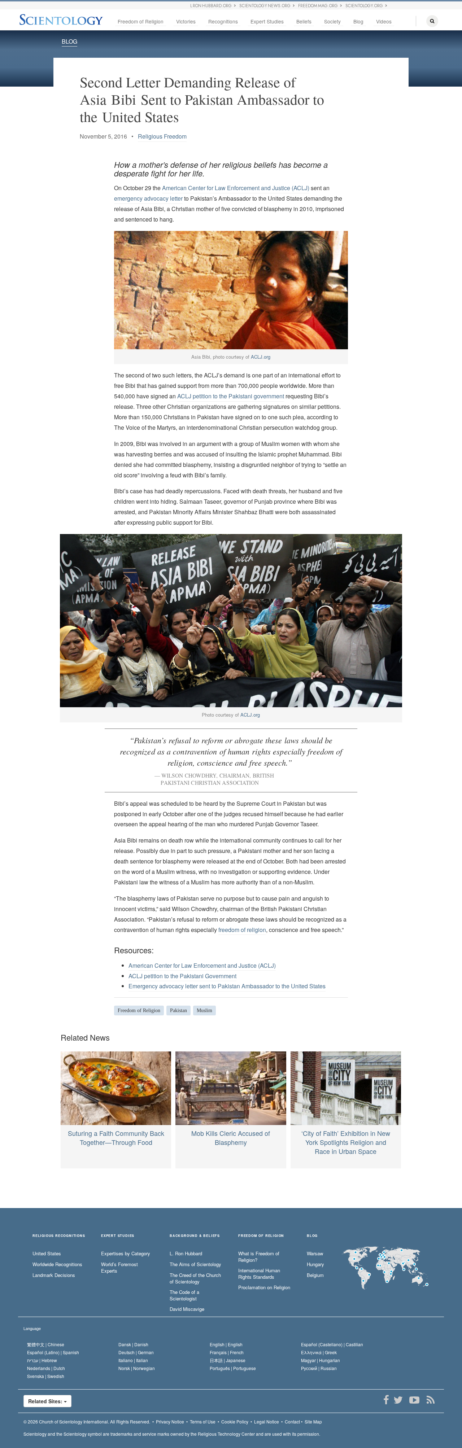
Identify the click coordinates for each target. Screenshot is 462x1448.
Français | (227, 1352)
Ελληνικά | (319, 1352)
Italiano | (133, 1360)
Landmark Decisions (53, 1275)
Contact (292, 1421)
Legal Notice (266, 1421)
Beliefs (303, 21)
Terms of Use (202, 1421)
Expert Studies (267, 21)
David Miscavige (187, 1309)
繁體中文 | (45, 1344)
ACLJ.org (260, 356)
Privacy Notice (170, 1421)
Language (32, 1328)
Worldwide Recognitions (57, 1264)
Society (332, 21)
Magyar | (320, 1360)
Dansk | (133, 1344)
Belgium (315, 1275)
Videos (384, 21)
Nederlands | (46, 1368)
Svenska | (45, 1376)
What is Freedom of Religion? (258, 1257)
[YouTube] (414, 1400)
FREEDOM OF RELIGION (261, 1236)
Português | (233, 1368)
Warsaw (315, 1253)
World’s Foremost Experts (119, 1267)
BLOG (69, 41)
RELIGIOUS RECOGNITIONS (58, 1236)
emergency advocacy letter (148, 198)
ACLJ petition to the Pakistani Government (182, 976)
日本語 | (227, 1360)
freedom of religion (242, 930)
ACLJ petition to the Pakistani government (230, 396)
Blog (358, 21)
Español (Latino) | (53, 1352)
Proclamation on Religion (264, 1287)
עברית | (42, 1360)
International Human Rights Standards (259, 1274)
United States (46, 1253)
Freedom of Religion (141, 21)
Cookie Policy (234, 1421)
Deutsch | (136, 1352)
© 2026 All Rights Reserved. (86, 1421)
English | (226, 1344)
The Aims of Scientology (195, 1264)
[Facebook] (386, 1400)
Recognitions (223, 21)
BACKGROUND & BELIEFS (195, 1236)
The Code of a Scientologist (184, 1295)
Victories (186, 21)
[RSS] (430, 1400)
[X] (398, 1400)
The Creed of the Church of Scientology (195, 1278)
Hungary (315, 1264)
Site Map (313, 1421)
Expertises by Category (125, 1253)
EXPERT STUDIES (117, 1236)
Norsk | (136, 1368)
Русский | (319, 1368)
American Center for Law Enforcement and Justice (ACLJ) (235, 188)
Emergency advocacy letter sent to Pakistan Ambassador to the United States (227, 986)
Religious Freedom (162, 136)
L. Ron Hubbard (186, 1253)
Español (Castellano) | (332, 1344)
